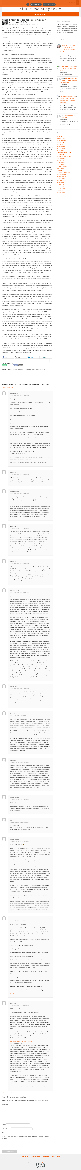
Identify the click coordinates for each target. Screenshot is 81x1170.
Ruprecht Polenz (61, 162)
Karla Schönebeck (61, 178)
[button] (8, 357)
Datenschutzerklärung (40, 1156)
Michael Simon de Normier (64, 156)
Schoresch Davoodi (62, 138)
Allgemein (20, 369)
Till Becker (59, 136)
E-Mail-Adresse (6, 1128)
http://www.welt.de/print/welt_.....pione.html (22, 1041)
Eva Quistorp (60, 168)
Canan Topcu (60, 186)
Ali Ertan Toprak (61, 188)
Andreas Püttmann (62, 166)
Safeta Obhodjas (61, 158)
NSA (44, 369)
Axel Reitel (59, 170)
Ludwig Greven (65, 45)
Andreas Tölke (60, 184)
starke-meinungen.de (40, 9)
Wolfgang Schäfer (61, 174)
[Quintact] (40, 1165)
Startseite (24, 1156)
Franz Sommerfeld (62, 182)
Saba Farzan (60, 144)
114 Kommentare (33, 24)
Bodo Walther (60, 190)
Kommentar (5, 1104)
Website (4, 1132)
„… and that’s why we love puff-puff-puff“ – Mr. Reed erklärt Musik (68, 100)
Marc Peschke (60, 160)
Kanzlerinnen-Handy (37, 369)
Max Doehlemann (61, 140)
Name (4, 1124)
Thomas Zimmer (61, 192)
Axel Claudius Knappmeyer (68, 66)
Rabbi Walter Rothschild (63, 172)
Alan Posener (13, 369)
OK (27, 4)
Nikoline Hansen (61, 148)
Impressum (56, 1156)
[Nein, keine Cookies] (79, 3)
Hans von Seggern (61, 180)
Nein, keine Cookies (36, 4)
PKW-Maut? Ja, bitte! (45, 377)
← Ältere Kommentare (7, 387)
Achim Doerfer (60, 142)
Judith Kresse (60, 154)
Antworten (26, 395)
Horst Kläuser (60, 150)
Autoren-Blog (41, 14)
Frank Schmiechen (62, 176)
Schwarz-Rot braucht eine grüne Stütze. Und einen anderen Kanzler (68, 80)
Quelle (12, 993)
